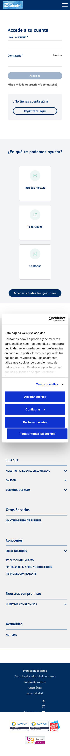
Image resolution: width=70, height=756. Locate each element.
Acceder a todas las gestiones (35, 293)
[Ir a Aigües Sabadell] (13, 5)
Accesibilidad (35, 693)
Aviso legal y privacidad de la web (35, 676)
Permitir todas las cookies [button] (37, 433)
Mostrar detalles (47, 384)
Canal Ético (35, 687)
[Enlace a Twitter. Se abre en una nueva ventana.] (43, 701)
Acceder (35, 75)
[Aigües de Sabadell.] (41, 655)
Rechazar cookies (35, 422)
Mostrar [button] (57, 55)
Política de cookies (35, 682)
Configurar (32, 409)
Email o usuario (18, 37)
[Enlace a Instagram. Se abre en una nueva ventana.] (43, 706)
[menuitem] (35, 670)
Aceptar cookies (35, 396)
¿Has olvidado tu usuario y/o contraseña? (32, 84)
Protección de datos (35, 670)
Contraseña (15, 55)
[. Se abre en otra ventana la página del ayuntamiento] (28, 655)
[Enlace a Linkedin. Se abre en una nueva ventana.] (43, 712)
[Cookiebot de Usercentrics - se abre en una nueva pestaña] (49, 319)
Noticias (11, 635)
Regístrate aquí (35, 111)
